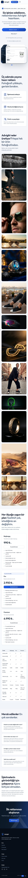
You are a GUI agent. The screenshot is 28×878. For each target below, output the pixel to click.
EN (25, 875)
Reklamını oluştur (13, 29)
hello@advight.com (5, 867)
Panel (3, 860)
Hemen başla (14, 1)
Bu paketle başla (14, 546)
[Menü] (20, 2)
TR (22, 875)
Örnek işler (4, 847)
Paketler (3, 845)
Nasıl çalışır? (14, 33)
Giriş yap (3, 858)
